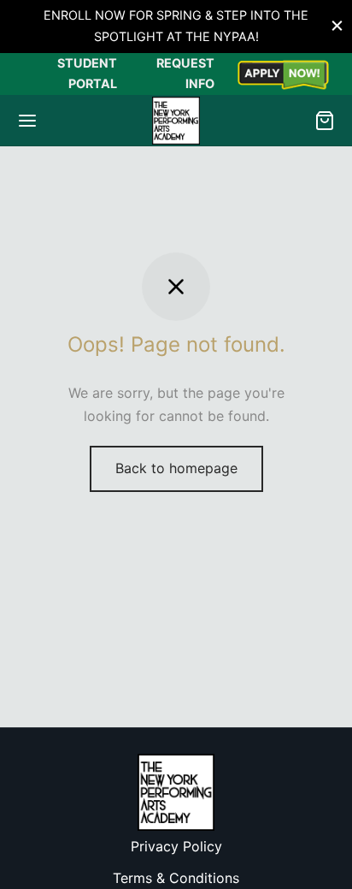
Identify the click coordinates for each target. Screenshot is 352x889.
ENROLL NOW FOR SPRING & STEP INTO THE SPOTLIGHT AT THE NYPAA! (176, 25)
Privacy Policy (176, 846)
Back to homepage (176, 468)
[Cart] (324, 120)
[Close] (337, 26)
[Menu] (27, 120)
